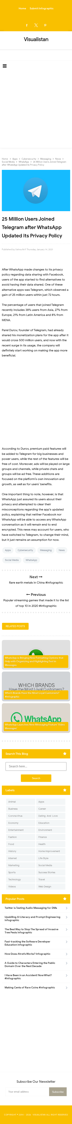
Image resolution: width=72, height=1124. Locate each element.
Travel (41, 879)
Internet (12, 858)
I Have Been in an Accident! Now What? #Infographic (28, 977)
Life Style (43, 858)
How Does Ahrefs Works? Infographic (27, 953)
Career (42, 808)
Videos (12, 886)
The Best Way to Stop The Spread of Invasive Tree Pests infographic (31, 931)
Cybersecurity (25, 550)
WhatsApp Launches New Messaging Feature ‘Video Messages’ (35, 726)
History (12, 851)
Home (22, 8)
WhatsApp (31, 560)
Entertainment (16, 830)
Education (43, 822)
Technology (14, 879)
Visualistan (39, 1114)
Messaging (46, 550)
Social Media (12, 560)
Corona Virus (15, 815)
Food (11, 844)
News (62, 550)
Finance (42, 837)
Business (13, 808)
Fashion (12, 837)
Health (41, 844)
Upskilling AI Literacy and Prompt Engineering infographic (32, 918)
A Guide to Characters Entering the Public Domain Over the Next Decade (30, 964)
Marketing (13, 865)
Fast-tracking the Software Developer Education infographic (27, 943)
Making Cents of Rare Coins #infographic (30, 987)
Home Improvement (49, 851)
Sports (12, 872)
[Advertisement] (36, 109)
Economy (13, 822)
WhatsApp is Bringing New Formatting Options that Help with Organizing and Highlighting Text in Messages (34, 661)
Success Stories (46, 872)
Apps (8, 550)
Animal (12, 801)
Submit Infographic (42, 8)
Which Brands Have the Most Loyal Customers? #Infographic (32, 694)
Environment (45, 830)
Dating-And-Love (48, 815)
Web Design (44, 886)
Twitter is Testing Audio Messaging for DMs (31, 908)
